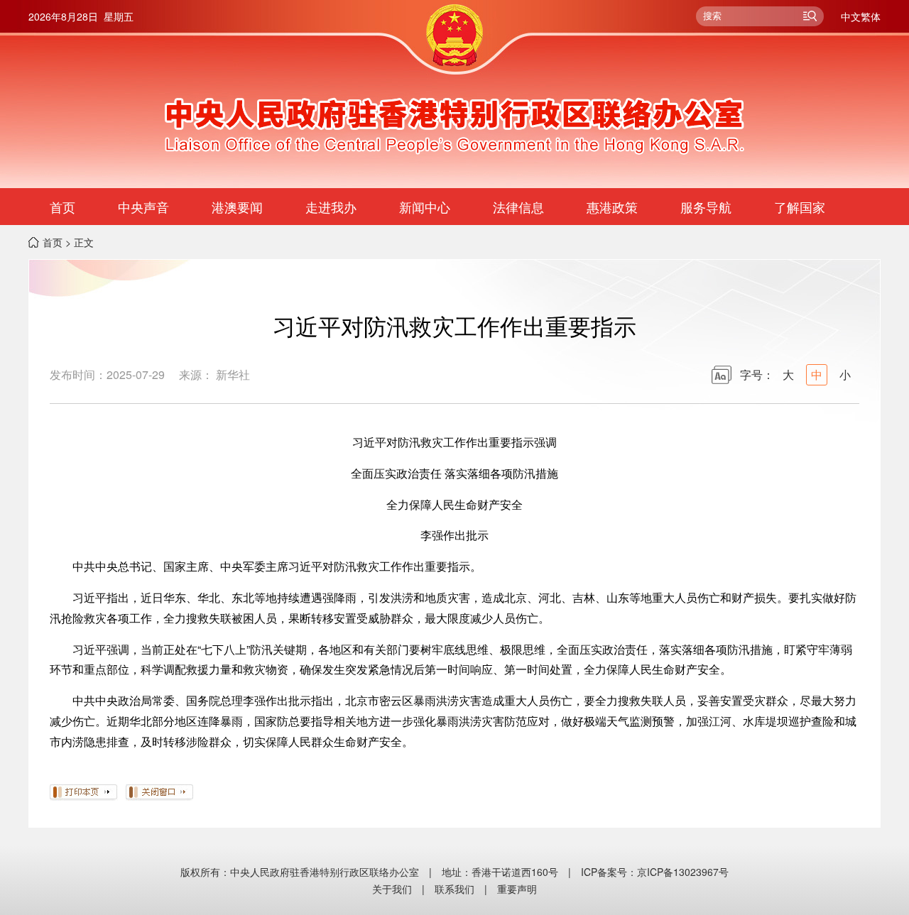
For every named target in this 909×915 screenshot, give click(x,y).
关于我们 (392, 889)
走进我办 (330, 206)
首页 (62, 206)
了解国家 (799, 206)
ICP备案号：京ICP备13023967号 (655, 872)
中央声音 (143, 206)
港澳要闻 (237, 206)
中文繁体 (861, 16)
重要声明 (517, 889)
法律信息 (518, 206)
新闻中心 (424, 206)
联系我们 (454, 889)
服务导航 (705, 206)
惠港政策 (612, 206)
